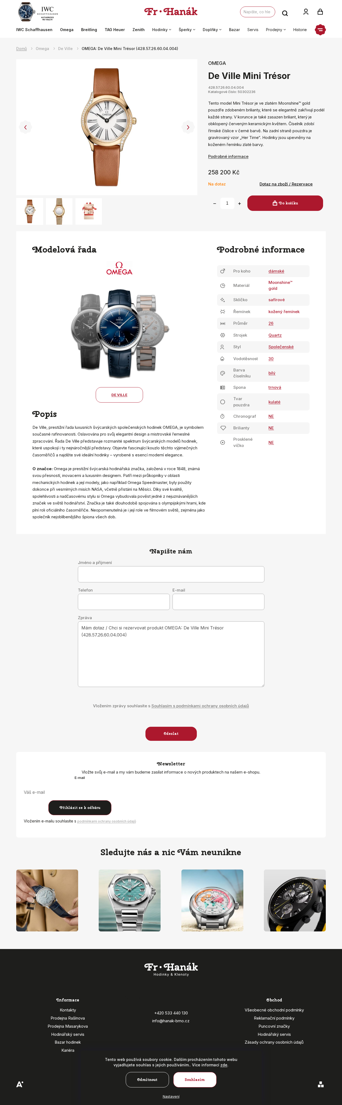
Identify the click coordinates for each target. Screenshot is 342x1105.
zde (223, 1065)
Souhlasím (195, 1079)
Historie (300, 29)
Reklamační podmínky (274, 1018)
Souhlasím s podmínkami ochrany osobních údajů (200, 705)
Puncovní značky (274, 1026)
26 (270, 323)
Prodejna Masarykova (68, 1026)
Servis (252, 29)
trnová (274, 387)
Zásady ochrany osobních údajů (274, 1042)
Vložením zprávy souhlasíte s (171, 705)
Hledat (285, 11)
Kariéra (67, 1050)
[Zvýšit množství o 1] (239, 203)
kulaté (274, 401)
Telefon (85, 590)
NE (271, 416)
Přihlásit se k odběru (79, 807)
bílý (271, 373)
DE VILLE (119, 395)
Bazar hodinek (68, 1042)
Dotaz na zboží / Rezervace (286, 184)
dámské (276, 271)
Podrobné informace (228, 156)
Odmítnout (147, 1079)
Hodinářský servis (67, 1034)
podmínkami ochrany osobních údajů (106, 821)
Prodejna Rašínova (68, 1018)
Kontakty (68, 1010)
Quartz (275, 335)
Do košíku (288, 203)
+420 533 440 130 (171, 1013)
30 (271, 358)
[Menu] (320, 30)
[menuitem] (36, 30)
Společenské (281, 346)
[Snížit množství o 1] (214, 203)
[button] (25, 127)
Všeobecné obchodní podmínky (274, 1010)
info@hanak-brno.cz (171, 1020)
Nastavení (171, 1096)
